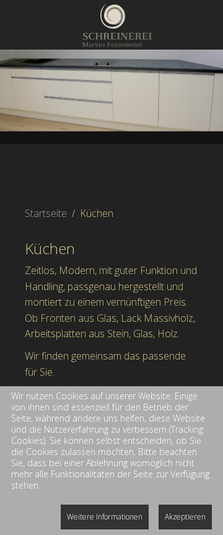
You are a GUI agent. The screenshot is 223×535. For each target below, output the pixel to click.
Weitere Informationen (104, 516)
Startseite (46, 213)
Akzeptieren (185, 516)
